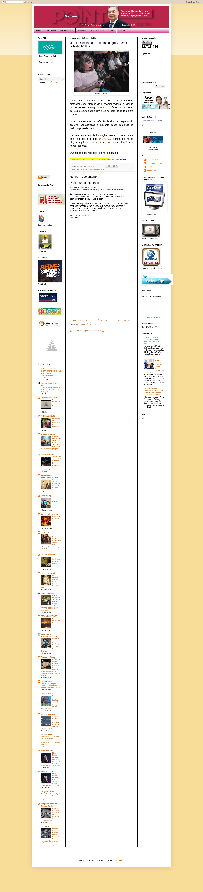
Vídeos (111, 30)
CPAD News (50, 30)
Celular (82, 169)
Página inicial (102, 320)
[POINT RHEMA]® (48, 594)
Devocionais (89, 169)
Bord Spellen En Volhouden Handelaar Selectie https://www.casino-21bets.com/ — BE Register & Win (50, 741)
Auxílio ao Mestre (48, 455)
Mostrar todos (57, 846)
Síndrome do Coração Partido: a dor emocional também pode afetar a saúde (50, 686)
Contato (121, 30)
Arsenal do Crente (48, 657)
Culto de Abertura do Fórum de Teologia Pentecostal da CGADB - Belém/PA (153, 341)
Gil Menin (150, 167)
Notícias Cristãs (66, 30)
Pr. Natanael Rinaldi (48, 369)
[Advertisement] (101, 298)
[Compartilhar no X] (111, 166)
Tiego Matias (151, 170)
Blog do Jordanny (48, 555)
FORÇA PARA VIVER (49, 616)
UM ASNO (45, 827)
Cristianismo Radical (49, 398)
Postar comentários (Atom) (86, 324)
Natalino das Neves (48, 714)
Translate (56, 83)
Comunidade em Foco (154, 163)
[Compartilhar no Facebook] (114, 166)
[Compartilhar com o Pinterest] (116, 166)
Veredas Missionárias (49, 514)
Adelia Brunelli (46, 682)
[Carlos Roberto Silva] (143, 126)
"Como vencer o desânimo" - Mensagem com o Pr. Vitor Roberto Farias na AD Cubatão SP (153, 392)
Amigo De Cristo (47, 792)
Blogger (121, 860)
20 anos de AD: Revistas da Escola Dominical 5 (56, 422)
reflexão (97, 169)
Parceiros (82, 30)
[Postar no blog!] (108, 166)
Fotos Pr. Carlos (97, 30)
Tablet (103, 169)
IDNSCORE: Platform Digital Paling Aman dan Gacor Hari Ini (50, 796)
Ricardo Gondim (47, 735)
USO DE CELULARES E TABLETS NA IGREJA (89, 159)
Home (38, 30)
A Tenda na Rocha (48, 434)
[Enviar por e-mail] (106, 166)
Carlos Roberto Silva (148, 120)
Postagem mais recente (79, 320)
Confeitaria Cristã (48, 573)
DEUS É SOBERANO (56, 620)
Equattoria (45, 532)
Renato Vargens (47, 694)
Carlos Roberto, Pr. (153, 160)
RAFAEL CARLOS (48, 416)
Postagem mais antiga (124, 320)
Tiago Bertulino (47, 751)
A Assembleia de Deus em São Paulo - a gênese (56, 483)
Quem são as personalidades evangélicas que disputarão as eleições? (51, 389)
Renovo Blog (46, 496)
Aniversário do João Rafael (56, 500)
